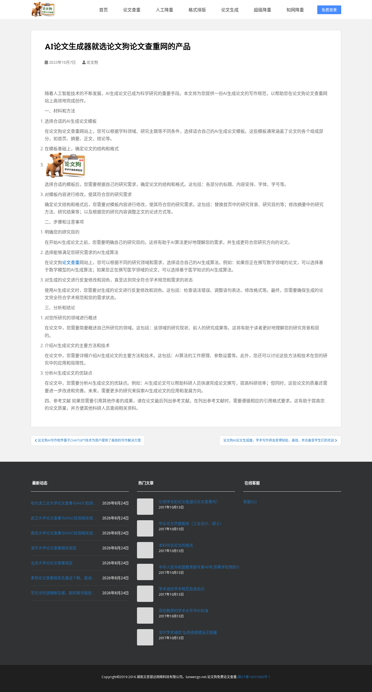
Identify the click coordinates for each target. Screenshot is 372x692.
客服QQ (250, 501)
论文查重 (132, 10)
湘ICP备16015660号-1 (253, 677)
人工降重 (164, 10)
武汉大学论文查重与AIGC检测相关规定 (63, 517)
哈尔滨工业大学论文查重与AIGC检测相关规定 (63, 503)
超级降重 (262, 10)
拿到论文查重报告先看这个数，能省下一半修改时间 (63, 577)
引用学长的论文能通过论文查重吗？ (189, 501)
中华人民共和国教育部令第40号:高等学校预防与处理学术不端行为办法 (218, 566)
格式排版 (197, 10)
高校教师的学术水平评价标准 (183, 610)
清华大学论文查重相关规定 (54, 547)
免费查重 (329, 9)
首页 (103, 10)
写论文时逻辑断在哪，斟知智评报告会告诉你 (63, 592)
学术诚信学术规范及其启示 (182, 588)
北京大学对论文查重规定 (52, 562)
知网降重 (295, 10)
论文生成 (230, 10)
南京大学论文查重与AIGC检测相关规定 (63, 532)
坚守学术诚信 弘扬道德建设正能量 (188, 632)
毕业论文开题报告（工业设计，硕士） (191, 523)
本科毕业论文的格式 (176, 545)
